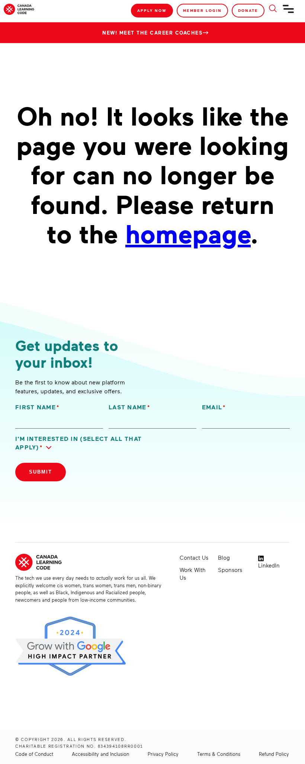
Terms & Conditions (218, 754)
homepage (188, 233)
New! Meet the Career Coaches (152, 33)
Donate (248, 10)
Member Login (202, 10)
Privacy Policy (163, 754)
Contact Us (194, 557)
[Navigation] (288, 12)
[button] (82, 443)
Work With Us (192, 573)
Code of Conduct (34, 754)
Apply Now (152, 10)
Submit (40, 472)
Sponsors (230, 569)
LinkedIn (269, 565)
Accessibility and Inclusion (100, 754)
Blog (224, 557)
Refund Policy (274, 754)
